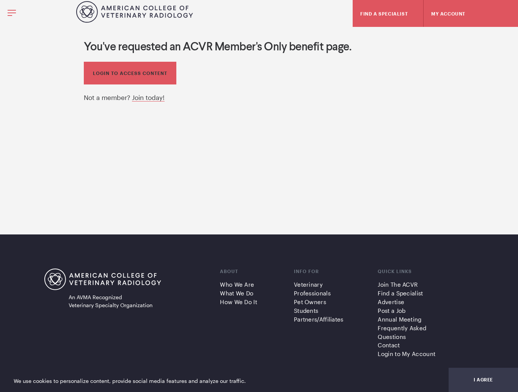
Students (306, 310)
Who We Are (237, 284)
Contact (389, 345)
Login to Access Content (130, 73)
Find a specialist (384, 13)
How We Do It (238, 301)
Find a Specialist (400, 293)
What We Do (236, 293)
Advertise (391, 301)
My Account (448, 13)
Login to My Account (406, 353)
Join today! (148, 97)
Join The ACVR (398, 284)
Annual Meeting (399, 319)
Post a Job (391, 310)
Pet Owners (310, 301)
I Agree (483, 379)
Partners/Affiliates (319, 319)
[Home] (134, 20)
